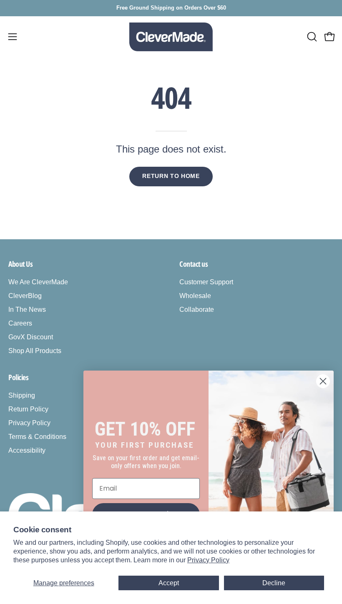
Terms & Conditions (37, 436)
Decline (273, 582)
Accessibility (26, 450)
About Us (20, 263)
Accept (168, 582)
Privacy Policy (208, 560)
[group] (171, 8)
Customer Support (206, 282)
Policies (18, 377)
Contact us (193, 263)
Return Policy (28, 409)
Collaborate (196, 309)
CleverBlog (25, 295)
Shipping (21, 395)
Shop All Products (34, 350)
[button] (311, 37)
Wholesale (195, 295)
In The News (27, 309)
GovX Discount (30, 337)
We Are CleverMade (38, 282)
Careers (20, 323)
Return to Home (171, 176)
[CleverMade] (171, 37)
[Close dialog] (323, 381)
